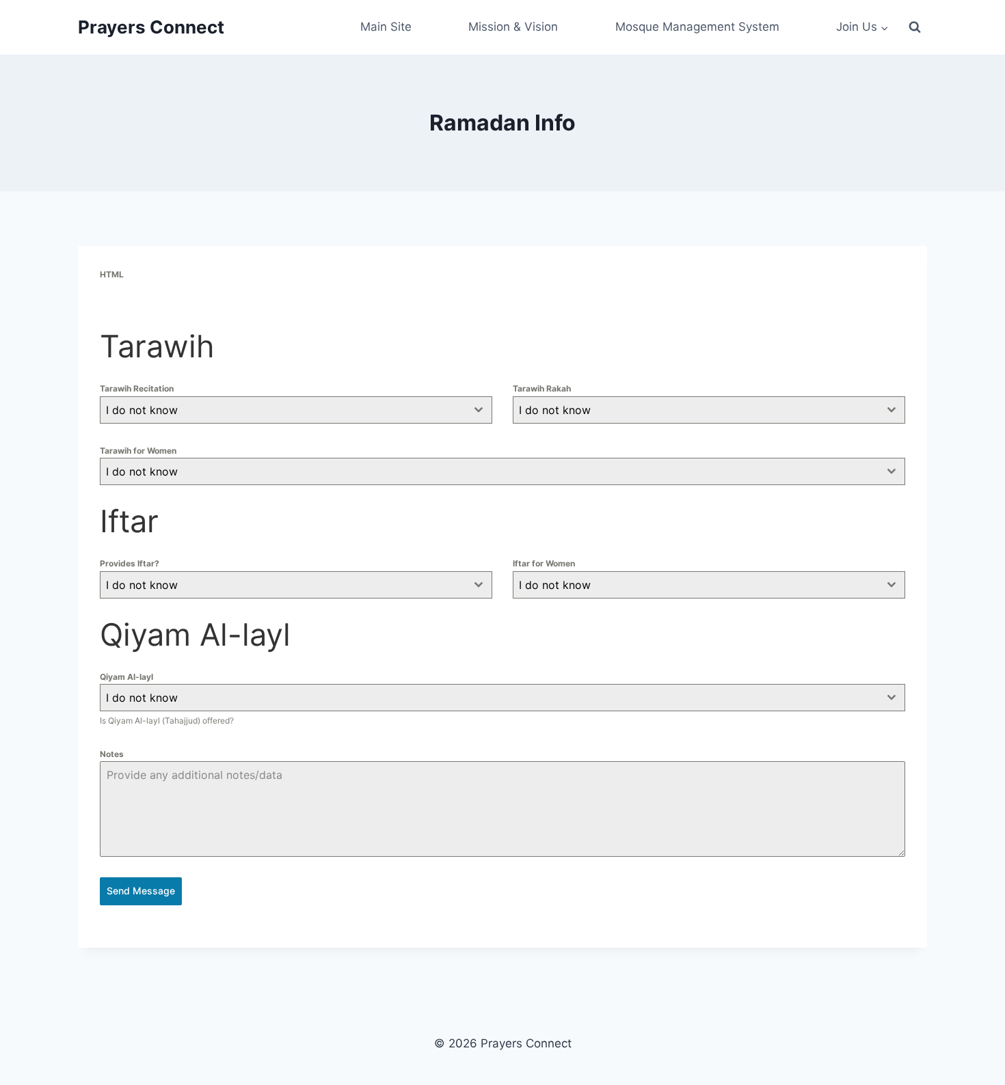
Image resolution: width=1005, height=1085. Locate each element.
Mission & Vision (513, 26)
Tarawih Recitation (137, 388)
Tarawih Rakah (542, 388)
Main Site (386, 26)
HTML (112, 274)
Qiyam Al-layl (126, 677)
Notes (112, 754)
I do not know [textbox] (142, 410)
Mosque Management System (697, 26)
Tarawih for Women (138, 450)
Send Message (141, 890)
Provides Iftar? (129, 563)
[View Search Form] (914, 27)
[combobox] (296, 410)
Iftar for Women (544, 563)
